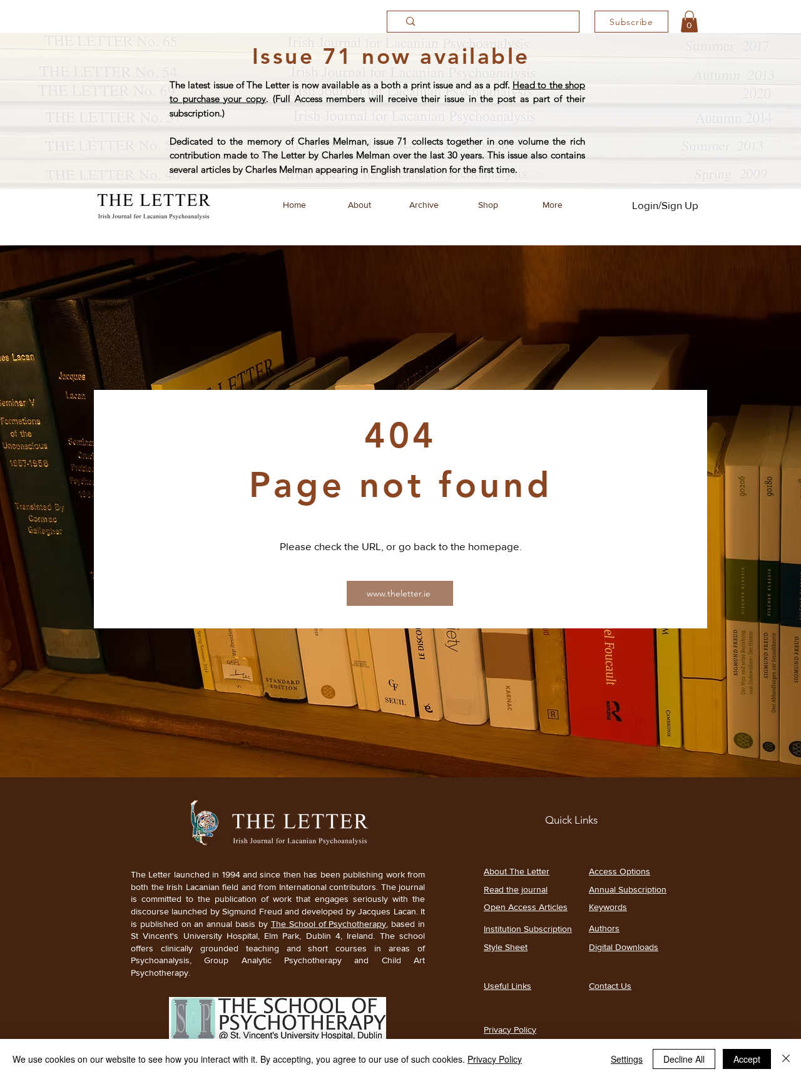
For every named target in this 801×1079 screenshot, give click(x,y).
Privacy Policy (494, 1059)
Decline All (684, 1059)
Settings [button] (627, 1059)
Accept (746, 1059)
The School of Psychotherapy (329, 924)
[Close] (785, 1059)
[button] (689, 22)
